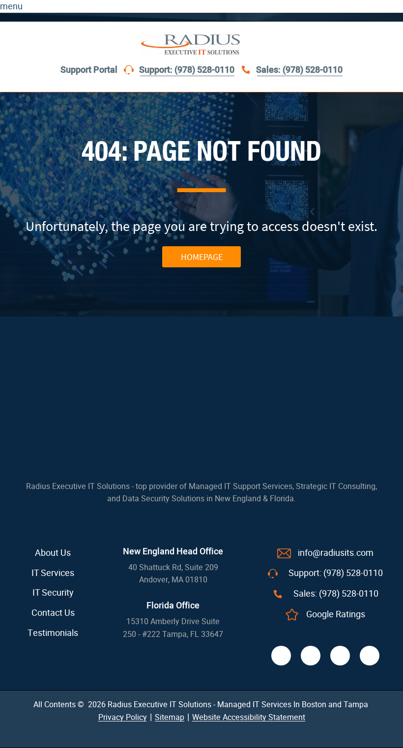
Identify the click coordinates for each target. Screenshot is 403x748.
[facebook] (281, 655)
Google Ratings (335, 614)
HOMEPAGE (202, 256)
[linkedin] (340, 655)
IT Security (53, 592)
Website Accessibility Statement (248, 717)
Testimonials (53, 633)
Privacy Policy (122, 717)
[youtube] (369, 655)
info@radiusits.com (336, 552)
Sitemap (169, 717)
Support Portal (88, 70)
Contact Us (53, 612)
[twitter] (310, 655)
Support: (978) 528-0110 (186, 70)
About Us (53, 552)
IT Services (52, 573)
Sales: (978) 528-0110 (299, 70)
